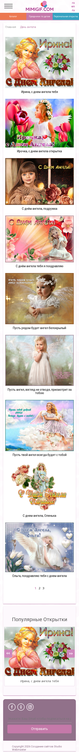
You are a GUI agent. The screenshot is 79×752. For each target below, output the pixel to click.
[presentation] (8, 653)
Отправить (39, 729)
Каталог (13, 16)
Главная (10, 27)
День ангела (28, 27)
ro (73, 3)
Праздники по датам (39, 16)
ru (73, 10)
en (73, 6)
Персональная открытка (66, 16)
